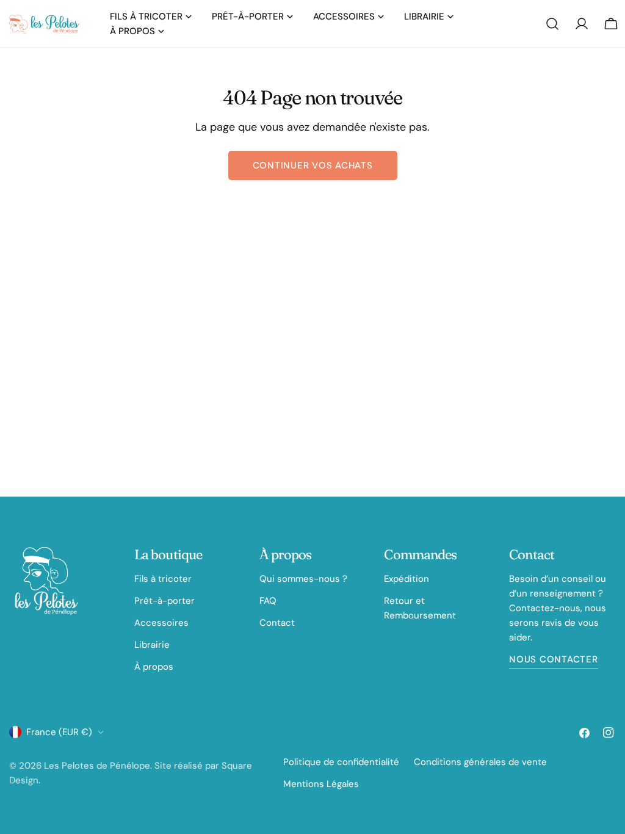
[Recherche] (552, 24)
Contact (277, 623)
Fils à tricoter (163, 579)
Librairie (152, 645)
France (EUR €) (59, 732)
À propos (153, 667)
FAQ (267, 601)
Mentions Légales (321, 784)
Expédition (406, 579)
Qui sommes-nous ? (303, 579)
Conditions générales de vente (480, 762)
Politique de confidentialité (341, 762)
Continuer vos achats (313, 165)
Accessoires (161, 623)
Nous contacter (553, 659)
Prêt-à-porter (164, 601)
